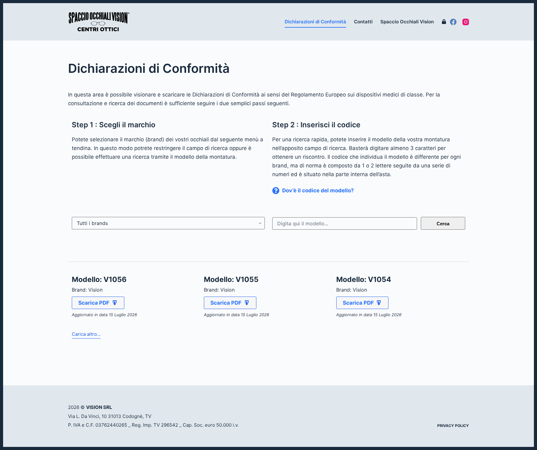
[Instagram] (465, 22)
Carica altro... (86, 334)
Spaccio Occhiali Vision (407, 22)
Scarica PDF (93, 303)
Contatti (363, 22)
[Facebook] (453, 22)
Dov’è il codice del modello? (318, 190)
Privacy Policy (453, 425)
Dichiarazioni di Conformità (315, 22)
